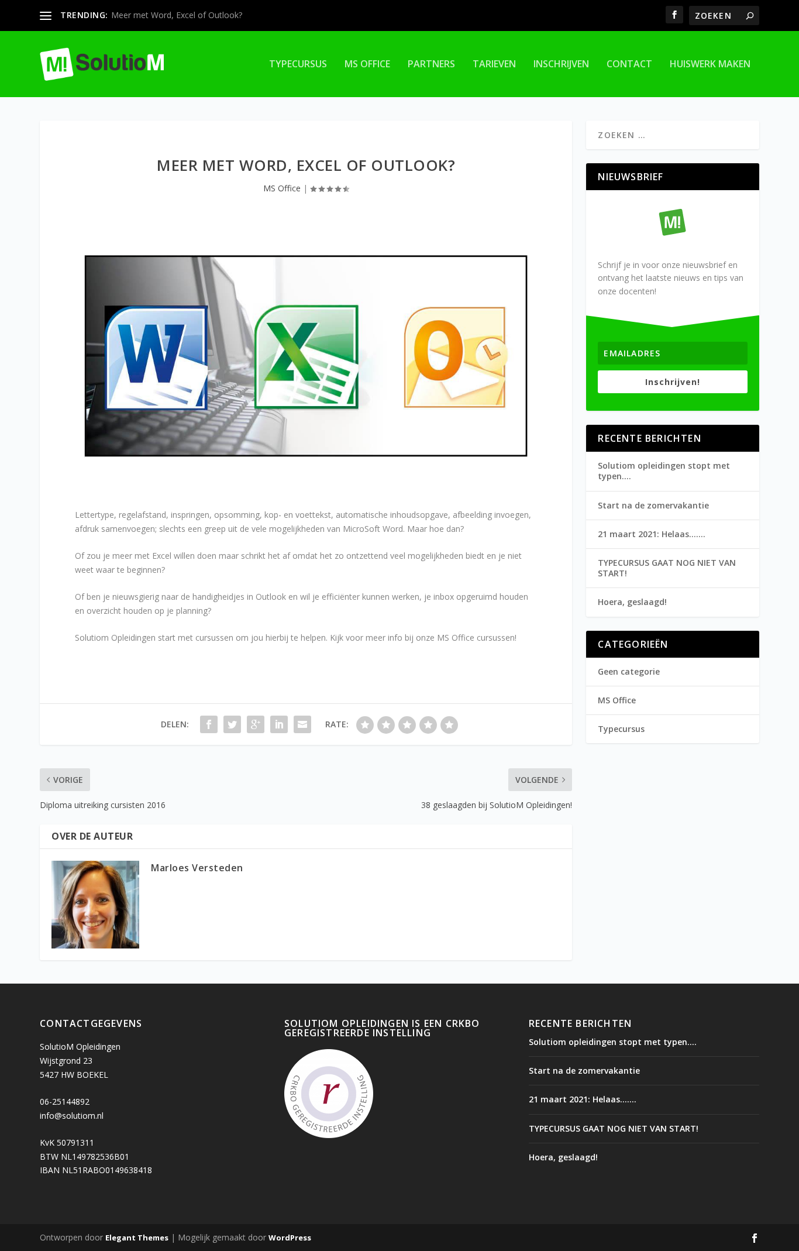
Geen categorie (629, 671)
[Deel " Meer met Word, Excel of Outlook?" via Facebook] (209, 724)
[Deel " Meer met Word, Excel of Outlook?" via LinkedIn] (279, 724)
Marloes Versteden (197, 867)
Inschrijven (561, 64)
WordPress (289, 1237)
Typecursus (298, 64)
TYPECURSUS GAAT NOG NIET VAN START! (667, 568)
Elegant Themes (136, 1237)
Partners (431, 64)
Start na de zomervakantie (653, 505)
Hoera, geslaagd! (632, 601)
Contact (629, 64)
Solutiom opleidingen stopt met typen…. (664, 471)
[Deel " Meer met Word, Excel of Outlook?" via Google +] (255, 724)
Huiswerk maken (710, 64)
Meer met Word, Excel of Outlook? (176, 14)
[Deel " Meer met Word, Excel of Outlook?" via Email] (302, 724)
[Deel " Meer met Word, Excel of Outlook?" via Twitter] (232, 724)
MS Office (367, 64)
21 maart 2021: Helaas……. (651, 533)
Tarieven (494, 64)
